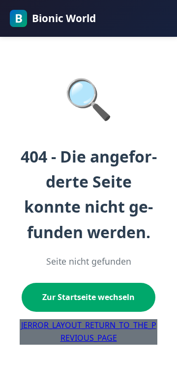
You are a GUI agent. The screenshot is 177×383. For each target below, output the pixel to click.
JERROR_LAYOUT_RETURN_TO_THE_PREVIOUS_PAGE (88, 331)
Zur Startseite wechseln (88, 297)
